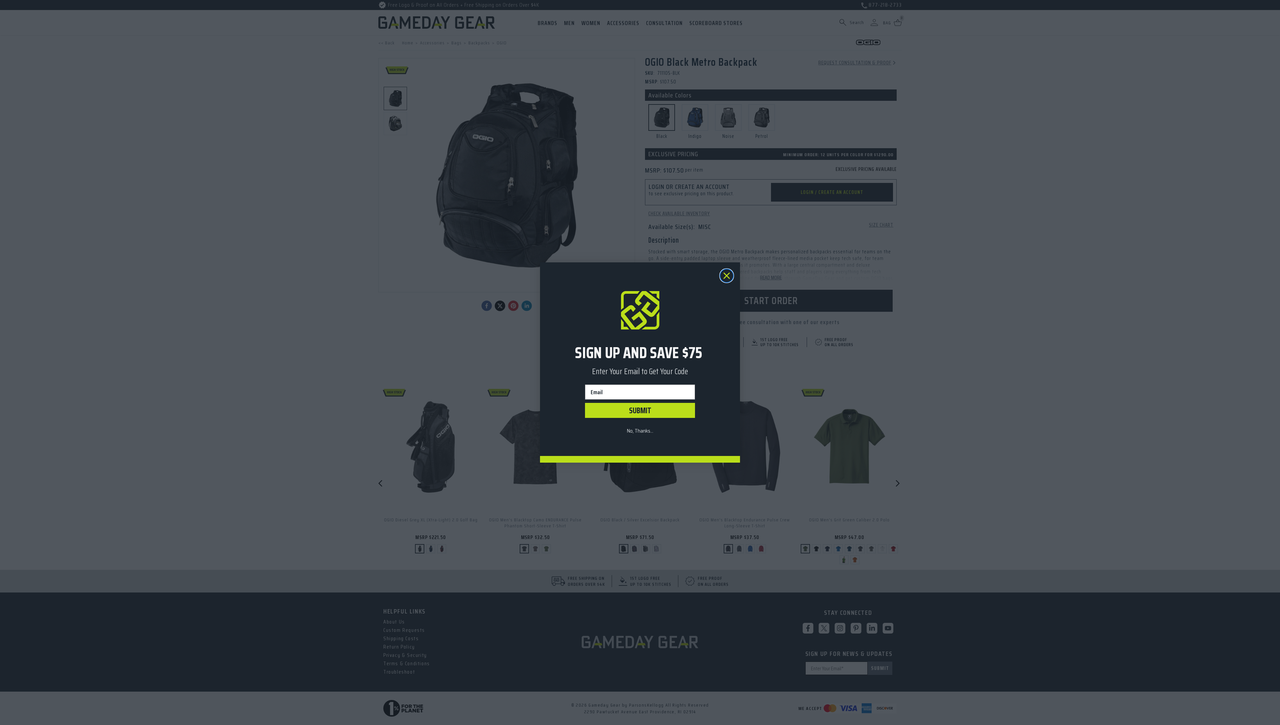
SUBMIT (640, 410)
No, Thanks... (640, 431)
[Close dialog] (726, 275)
